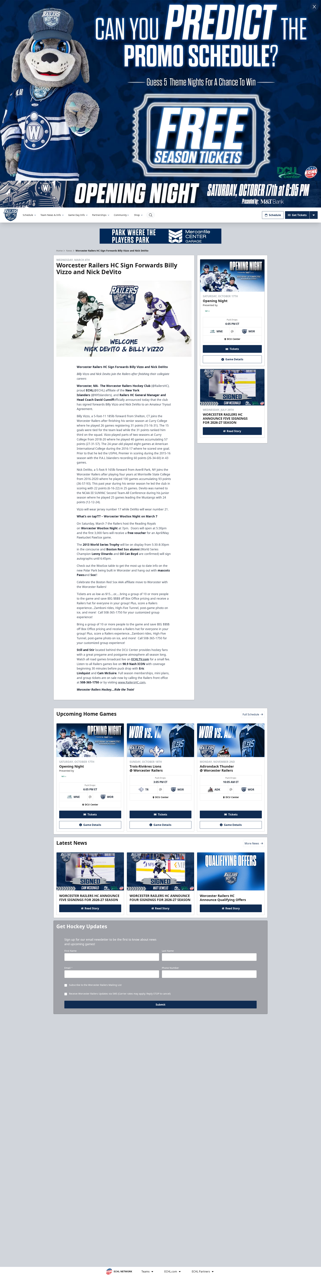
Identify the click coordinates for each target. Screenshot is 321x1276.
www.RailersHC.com (131, 682)
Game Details (234, 359)
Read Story (234, 431)
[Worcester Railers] (10, 215)
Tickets (234, 349)
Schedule (28, 215)
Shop (137, 215)
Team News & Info (50, 215)
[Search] (150, 215)
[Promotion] (160, 194)
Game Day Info (76, 215)
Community (120, 215)
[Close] (314, 7)
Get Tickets (299, 215)
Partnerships (99, 215)
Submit (160, 1004)
